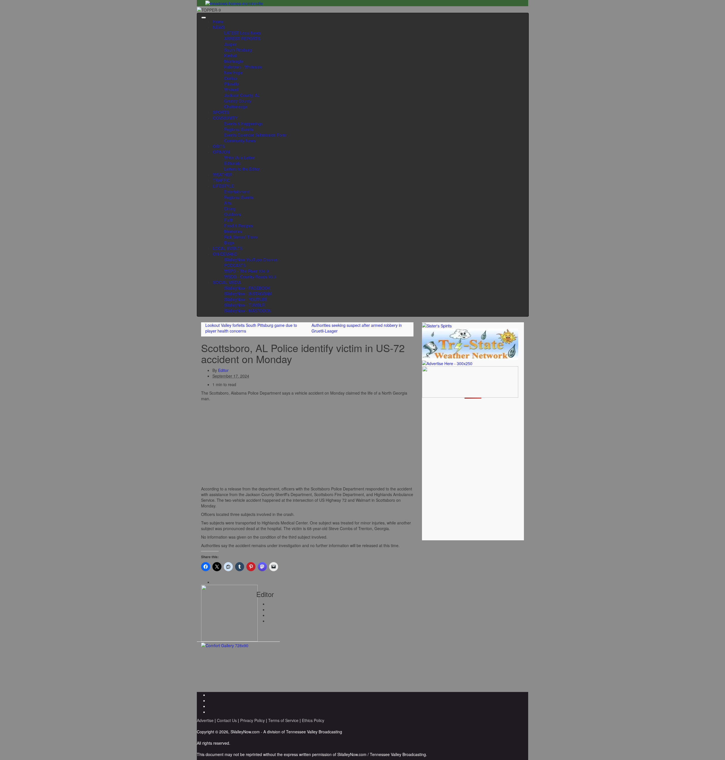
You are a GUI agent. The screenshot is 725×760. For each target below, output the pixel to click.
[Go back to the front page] (222, 9)
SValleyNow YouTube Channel (251, 259)
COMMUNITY (225, 118)
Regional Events (238, 129)
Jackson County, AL (241, 95)
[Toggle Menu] (203, 17)
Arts (227, 203)
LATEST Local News (242, 33)
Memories (233, 231)
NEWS (218, 27)
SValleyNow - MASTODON (247, 311)
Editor (223, 370)
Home (218, 21)
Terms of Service (283, 720)
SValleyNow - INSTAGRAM (248, 294)
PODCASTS (235, 265)
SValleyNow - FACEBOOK (247, 288)
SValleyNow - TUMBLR (244, 305)
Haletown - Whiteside (243, 67)
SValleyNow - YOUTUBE (245, 299)
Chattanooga (235, 106)
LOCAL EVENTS (227, 248)
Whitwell (231, 89)
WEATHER (222, 174)
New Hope (233, 72)
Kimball (230, 55)
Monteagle (233, 61)
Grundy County (237, 101)
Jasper (230, 44)
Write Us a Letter (239, 157)
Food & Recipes (238, 225)
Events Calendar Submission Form (255, 135)
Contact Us (227, 720)
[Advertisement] (307, 444)
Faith (228, 220)
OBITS (219, 146)
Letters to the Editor (241, 169)
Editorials (232, 163)
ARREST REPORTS (242, 38)
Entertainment (236, 191)
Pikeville (231, 84)
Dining (229, 208)
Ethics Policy (313, 720)
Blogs (229, 242)
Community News (239, 140)
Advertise (205, 720)
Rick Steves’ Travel (241, 237)
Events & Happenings (243, 123)
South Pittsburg (237, 50)
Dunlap (230, 78)
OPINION (221, 152)
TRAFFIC (221, 180)
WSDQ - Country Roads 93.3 (250, 277)
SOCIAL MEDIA (227, 282)
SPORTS (221, 112)
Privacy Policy (252, 720)
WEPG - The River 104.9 (246, 271)
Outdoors (232, 214)
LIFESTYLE (223, 186)
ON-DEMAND (225, 254)
